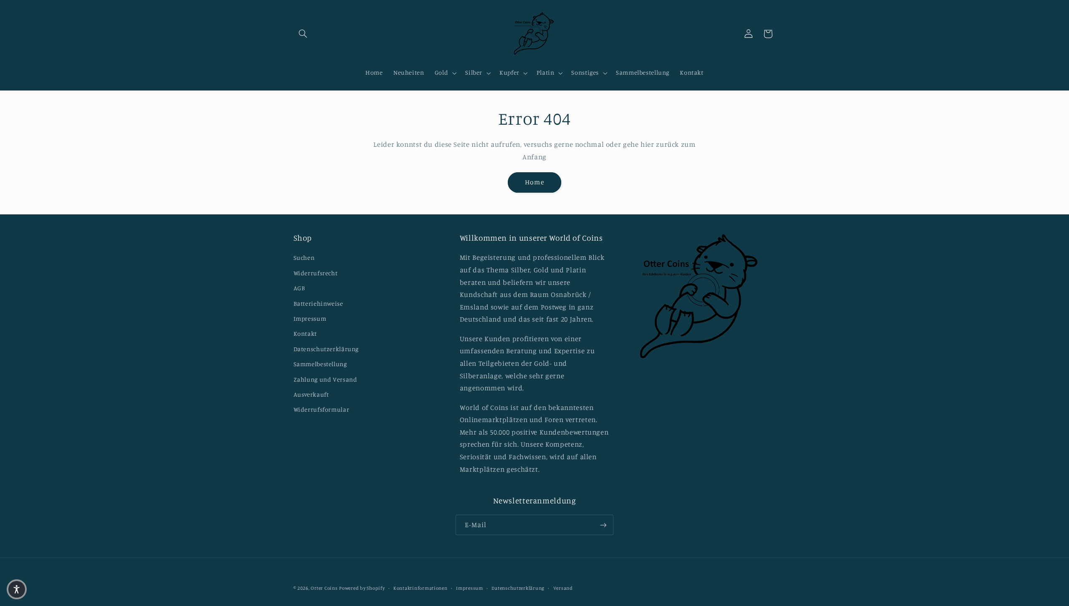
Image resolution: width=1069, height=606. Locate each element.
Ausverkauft (311, 394)
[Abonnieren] (603, 525)
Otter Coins (324, 588)
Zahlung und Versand (325, 379)
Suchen (304, 257)
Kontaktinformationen (420, 588)
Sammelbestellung (320, 363)
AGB (299, 288)
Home (534, 182)
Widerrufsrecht (316, 273)
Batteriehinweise (318, 303)
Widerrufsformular (322, 409)
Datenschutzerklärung (326, 348)
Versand (563, 588)
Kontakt (305, 333)
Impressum (310, 318)
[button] (303, 33)
